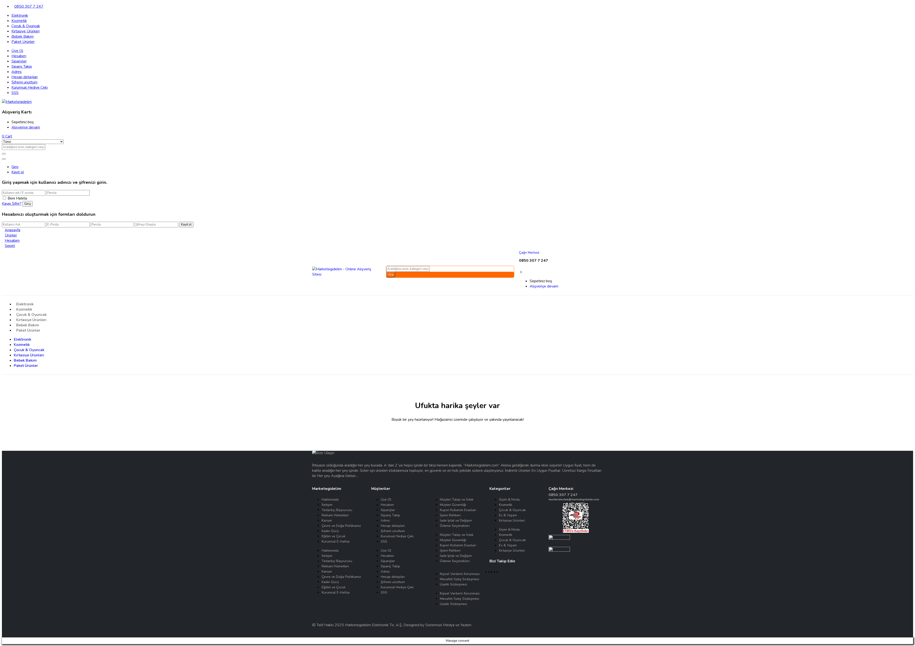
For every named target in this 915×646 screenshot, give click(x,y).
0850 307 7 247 (28, 6)
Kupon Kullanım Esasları (458, 510)
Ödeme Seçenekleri (455, 525)
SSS (15, 92)
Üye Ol (17, 50)
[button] (7, 136)
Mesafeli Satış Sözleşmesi (459, 579)
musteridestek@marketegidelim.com (574, 499)
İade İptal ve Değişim (456, 520)
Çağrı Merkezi (529, 252)
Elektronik (19, 15)
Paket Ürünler (23, 41)
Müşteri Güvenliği (453, 504)
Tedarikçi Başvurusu (337, 510)
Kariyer (327, 520)
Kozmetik (19, 20)
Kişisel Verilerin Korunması (460, 574)
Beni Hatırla (17, 198)
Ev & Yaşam (508, 515)
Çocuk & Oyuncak (25, 26)
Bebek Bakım (22, 36)
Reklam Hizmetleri (335, 515)
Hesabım (18, 56)
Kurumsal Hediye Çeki (29, 87)
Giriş (15, 166)
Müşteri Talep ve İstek (456, 499)
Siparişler (19, 61)
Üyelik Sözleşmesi (453, 584)
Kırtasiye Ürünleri (25, 31)
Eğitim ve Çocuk (334, 536)
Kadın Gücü (330, 531)
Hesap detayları (24, 77)
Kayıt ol (17, 172)
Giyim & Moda (509, 499)
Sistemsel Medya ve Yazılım (448, 625)
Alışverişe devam (25, 127)
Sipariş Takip (21, 66)
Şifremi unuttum (24, 82)
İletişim (327, 504)
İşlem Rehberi (450, 515)
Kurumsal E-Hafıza (336, 541)
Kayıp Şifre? (11, 203)
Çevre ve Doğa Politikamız (341, 525)
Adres (16, 71)
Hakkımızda (330, 499)
